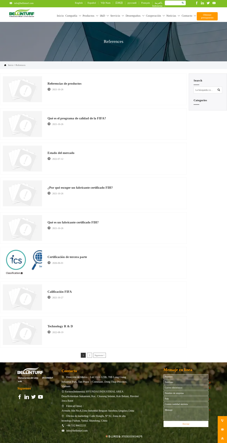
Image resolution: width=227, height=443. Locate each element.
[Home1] (30, 370)
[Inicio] (21, 12)
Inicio (10, 65)
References (20, 65)
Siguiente (100, 355)
